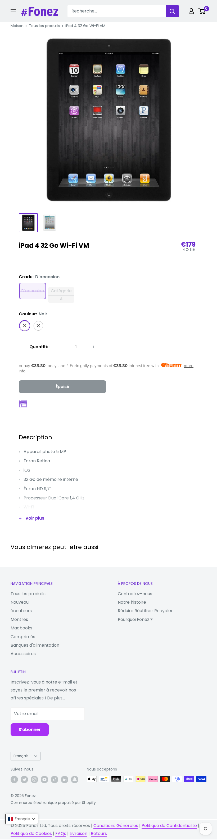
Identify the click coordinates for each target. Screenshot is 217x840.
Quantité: (39, 347)
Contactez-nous (135, 594)
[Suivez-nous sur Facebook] (14, 779)
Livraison (78, 833)
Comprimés (23, 637)
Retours (99, 833)
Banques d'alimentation (35, 645)
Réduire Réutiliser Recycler (145, 611)
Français (21, 756)
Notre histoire (132, 602)
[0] (202, 11)
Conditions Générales (115, 825)
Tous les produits (44, 25)
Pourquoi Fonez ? (135, 619)
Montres (19, 619)
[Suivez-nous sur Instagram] (34, 779)
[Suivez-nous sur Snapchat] (74, 779)
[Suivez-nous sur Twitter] (24, 779)
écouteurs (21, 611)
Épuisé (62, 387)
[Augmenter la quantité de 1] (93, 346)
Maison (17, 25)
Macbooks (21, 628)
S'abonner (30, 729)
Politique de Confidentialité (169, 825)
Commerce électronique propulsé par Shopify (53, 802)
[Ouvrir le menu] (13, 11)
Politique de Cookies (31, 833)
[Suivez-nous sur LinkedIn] (64, 779)
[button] (22, 819)
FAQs (60, 833)
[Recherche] (172, 11)
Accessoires (23, 654)
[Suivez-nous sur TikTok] (54, 779)
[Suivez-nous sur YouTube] (44, 779)
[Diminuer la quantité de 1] (58, 346)
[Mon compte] (191, 11)
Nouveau (20, 602)
